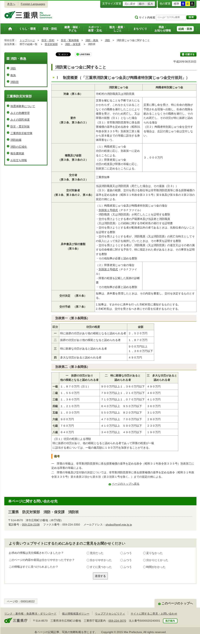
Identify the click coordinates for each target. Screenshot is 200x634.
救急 (13, 75)
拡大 (150, 3)
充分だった (97, 553)
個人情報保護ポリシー (75, 613)
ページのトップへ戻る (125, 483)
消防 (107, 40)
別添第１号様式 (108, 210)
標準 (176, 3)
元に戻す (130, 3)
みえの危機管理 (20, 113)
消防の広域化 (18, 146)
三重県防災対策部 (19, 96)
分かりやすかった (101, 560)
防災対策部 (51, 44)
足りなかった (154, 553)
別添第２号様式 (108, 269)
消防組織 (15, 139)
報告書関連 (17, 153)
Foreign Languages (33, 3)
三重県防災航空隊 (21, 133)
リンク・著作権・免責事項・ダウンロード (30, 613)
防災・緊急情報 (70, 40)
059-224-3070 (117, 620)
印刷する (188, 54)
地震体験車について (22, 106)
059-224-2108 (31, 524)
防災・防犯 (48, 40)
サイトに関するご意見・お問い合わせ (154, 613)
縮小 (141, 3)
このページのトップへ (177, 603)
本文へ (11, 3)
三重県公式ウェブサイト (28, 14)
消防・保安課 (72, 44)
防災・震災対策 (20, 126)
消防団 (14, 82)
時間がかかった (155, 566)
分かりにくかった (157, 560)
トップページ (27, 40)
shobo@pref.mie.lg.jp (118, 524)
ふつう (128, 553)
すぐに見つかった (101, 566)
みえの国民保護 (20, 119)
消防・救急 (91, 40)
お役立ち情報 (18, 160)
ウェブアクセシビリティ (110, 613)
